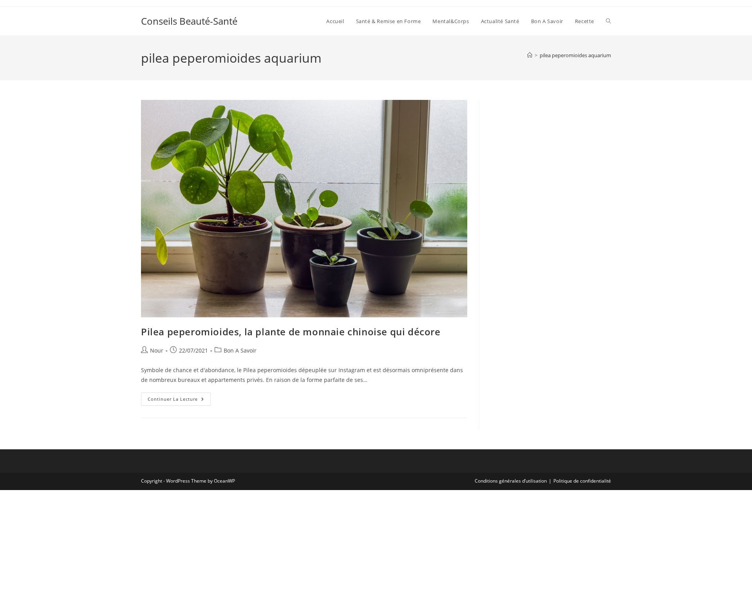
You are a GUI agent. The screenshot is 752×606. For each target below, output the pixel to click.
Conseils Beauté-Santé (189, 20)
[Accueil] (529, 55)
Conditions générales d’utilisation (511, 481)
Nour (156, 350)
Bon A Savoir (240, 350)
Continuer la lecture (179, 400)
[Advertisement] (551, 149)
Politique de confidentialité (582, 481)
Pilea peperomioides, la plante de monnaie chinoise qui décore (291, 331)
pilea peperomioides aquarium (575, 55)
